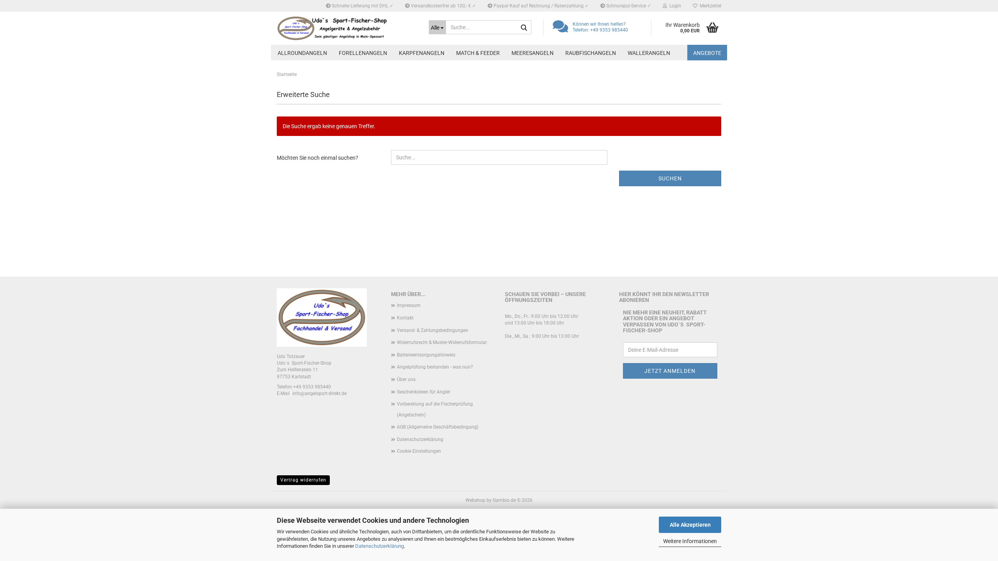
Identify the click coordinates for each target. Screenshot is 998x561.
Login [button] (674, 6)
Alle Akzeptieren (690, 525)
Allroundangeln (302, 53)
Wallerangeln (649, 53)
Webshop (475, 500)
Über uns (406, 379)
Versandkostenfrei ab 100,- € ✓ (443, 6)
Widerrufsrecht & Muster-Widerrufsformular (442, 342)
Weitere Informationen (690, 541)
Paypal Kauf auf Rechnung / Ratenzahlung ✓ (540, 6)
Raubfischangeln (590, 53)
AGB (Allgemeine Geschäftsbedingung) (437, 427)
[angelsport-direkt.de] (347, 28)
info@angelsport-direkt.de (319, 393)
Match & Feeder (478, 53)
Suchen (670, 178)
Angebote (707, 53)
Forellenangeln (363, 53)
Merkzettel (709, 6)
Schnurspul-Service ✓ (628, 6)
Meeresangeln (532, 53)
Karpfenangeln (421, 53)
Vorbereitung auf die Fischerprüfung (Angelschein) (435, 409)
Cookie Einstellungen (419, 451)
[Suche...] (524, 28)
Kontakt (405, 318)
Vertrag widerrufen (303, 480)
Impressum (409, 305)
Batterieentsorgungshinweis (426, 355)
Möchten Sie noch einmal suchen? (317, 158)
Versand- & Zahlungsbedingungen (432, 330)
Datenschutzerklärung (379, 546)
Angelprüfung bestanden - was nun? (435, 367)
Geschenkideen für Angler (423, 392)
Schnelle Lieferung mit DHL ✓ (362, 6)
